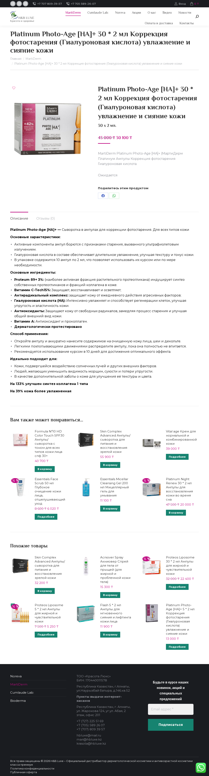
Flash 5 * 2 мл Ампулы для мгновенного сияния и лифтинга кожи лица (115, 613)
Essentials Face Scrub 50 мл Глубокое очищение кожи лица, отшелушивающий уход (50, 491)
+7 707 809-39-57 (49, 3)
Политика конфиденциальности (32, 768)
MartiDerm (18, 684)
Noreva (16, 676)
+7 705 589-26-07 (83, 3)
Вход (182, 3)
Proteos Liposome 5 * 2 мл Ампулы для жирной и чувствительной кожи (49, 613)
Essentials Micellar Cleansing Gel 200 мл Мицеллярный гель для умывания (114, 487)
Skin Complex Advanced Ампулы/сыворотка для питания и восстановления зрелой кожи (115, 441)
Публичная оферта (23, 772)
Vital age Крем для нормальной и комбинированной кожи (181, 437)
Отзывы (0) (45, 218)
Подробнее (177, 456)
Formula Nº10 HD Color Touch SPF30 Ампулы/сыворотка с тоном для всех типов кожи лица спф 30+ (49, 443)
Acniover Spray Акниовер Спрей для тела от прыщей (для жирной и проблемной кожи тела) (115, 569)
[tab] (19, 216)
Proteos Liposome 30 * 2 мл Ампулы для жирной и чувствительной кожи (180, 565)
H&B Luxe (57, 761)
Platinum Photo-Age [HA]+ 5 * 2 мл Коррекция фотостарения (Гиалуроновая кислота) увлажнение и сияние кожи (180, 619)
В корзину (45, 469)
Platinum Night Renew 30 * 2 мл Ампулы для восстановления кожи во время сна (179, 489)
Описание (19, 218)
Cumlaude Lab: (22, 692)
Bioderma (18, 701)
